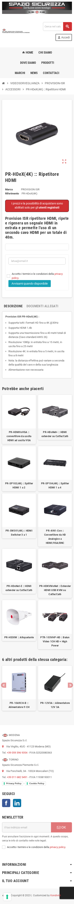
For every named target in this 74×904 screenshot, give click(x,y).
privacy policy (57, 847)
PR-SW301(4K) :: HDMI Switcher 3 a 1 (19, 532)
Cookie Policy (36, 783)
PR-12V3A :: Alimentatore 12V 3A (55, 705)
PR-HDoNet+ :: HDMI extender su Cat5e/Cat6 (55, 434)
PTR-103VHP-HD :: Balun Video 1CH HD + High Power (54, 641)
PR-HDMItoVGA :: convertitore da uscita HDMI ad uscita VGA (19, 436)
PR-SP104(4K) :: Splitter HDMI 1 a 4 (55, 485)
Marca (9, 189)
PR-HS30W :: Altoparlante (19, 637)
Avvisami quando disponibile (30, 283)
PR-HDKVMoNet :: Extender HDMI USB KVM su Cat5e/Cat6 (55, 590)
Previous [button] (3, 685)
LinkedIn (17, 803)
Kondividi (55, 895)
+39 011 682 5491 (17, 777)
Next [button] (70, 685)
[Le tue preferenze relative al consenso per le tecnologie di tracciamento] (7, 897)
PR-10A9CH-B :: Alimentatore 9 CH (19, 705)
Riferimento (12, 193)
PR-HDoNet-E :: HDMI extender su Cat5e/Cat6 (19, 588)
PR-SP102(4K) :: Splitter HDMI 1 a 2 (19, 485)
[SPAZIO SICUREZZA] (16, 31)
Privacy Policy (13, 783)
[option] (19, 690)
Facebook (6, 803)
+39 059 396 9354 (17, 752)
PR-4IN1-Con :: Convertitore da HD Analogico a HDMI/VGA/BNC (55, 536)
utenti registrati (49, 207)
